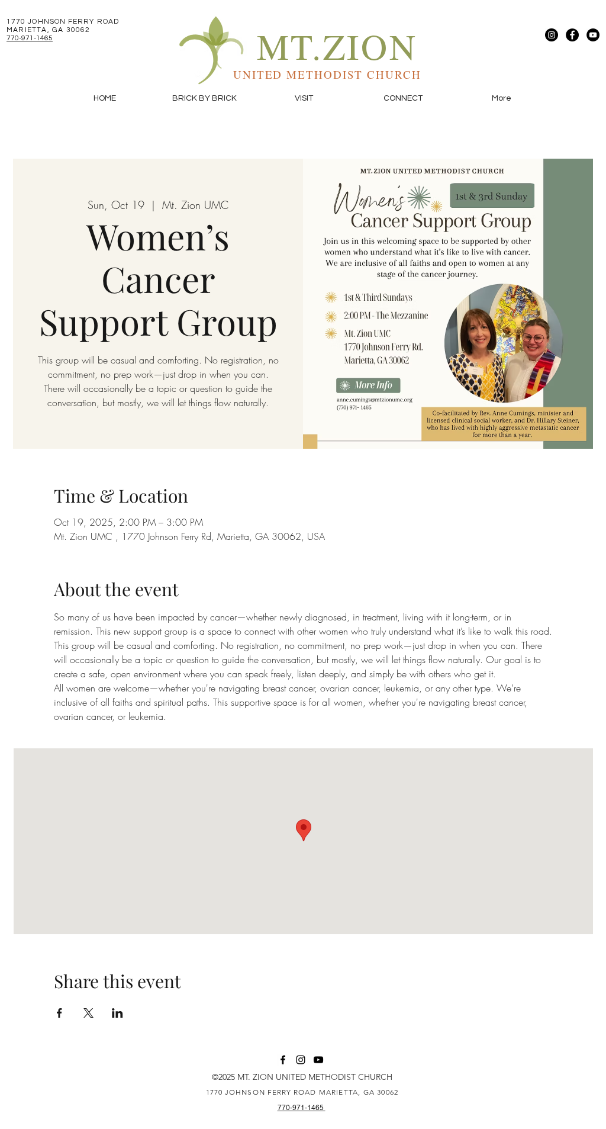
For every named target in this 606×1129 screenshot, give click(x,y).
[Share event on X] (88, 1013)
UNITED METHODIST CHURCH (327, 74)
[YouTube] (592, 34)
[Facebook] (572, 34)
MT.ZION (337, 46)
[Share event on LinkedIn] (117, 1013)
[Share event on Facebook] (59, 1013)
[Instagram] (551, 34)
